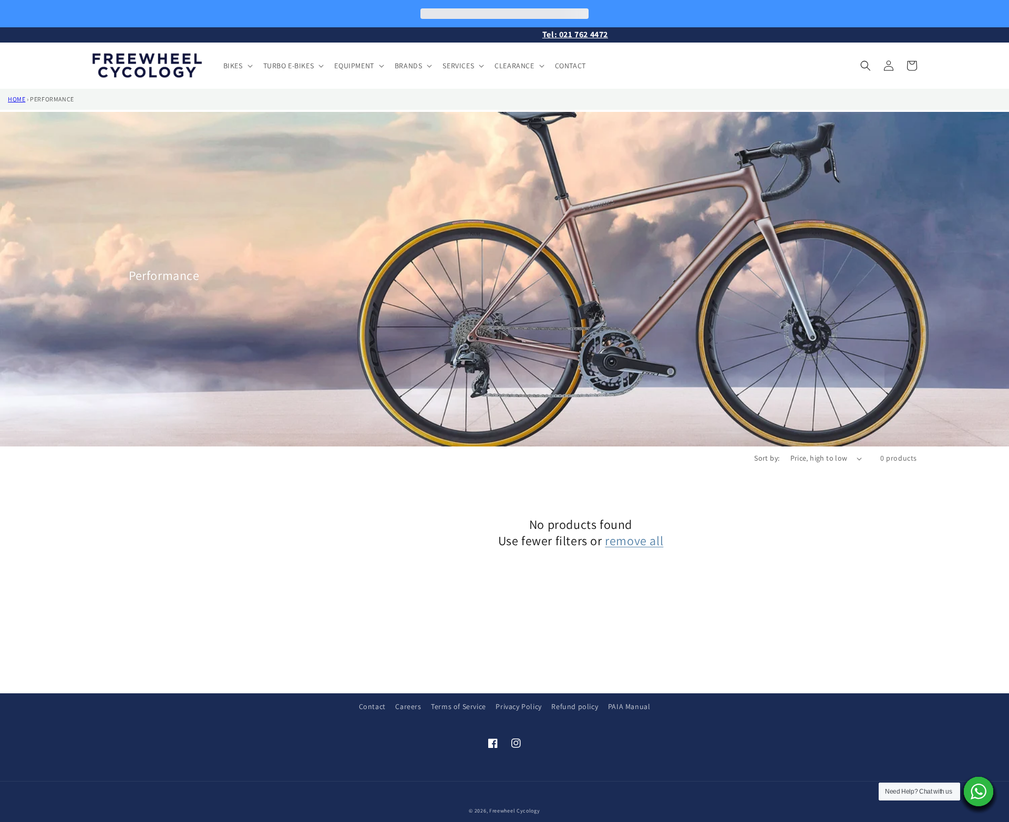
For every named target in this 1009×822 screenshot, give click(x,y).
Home (16, 99)
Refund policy (574, 706)
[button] (237, 66)
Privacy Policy (518, 706)
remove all (634, 541)
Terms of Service (458, 706)
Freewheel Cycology (514, 810)
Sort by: (766, 458)
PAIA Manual (629, 706)
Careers (408, 706)
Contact (372, 706)
